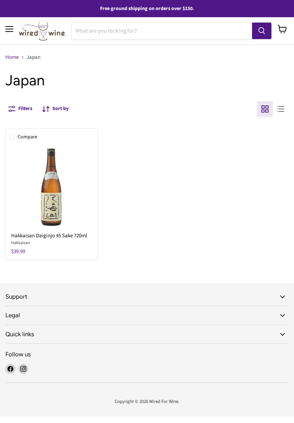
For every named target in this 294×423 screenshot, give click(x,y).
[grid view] (265, 109)
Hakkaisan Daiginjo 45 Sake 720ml (49, 235)
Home (12, 57)
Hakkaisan (20, 243)
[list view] (281, 109)
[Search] (261, 31)
